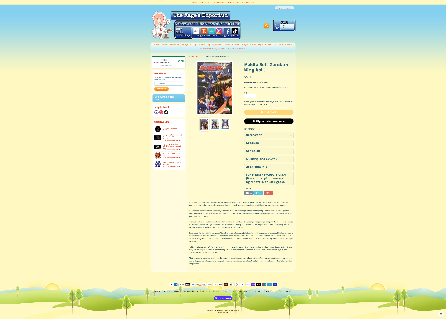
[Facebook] (156, 112)
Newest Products (170, 45)
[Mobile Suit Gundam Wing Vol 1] (204, 124)
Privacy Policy (228, 291)
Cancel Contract (285, 291)
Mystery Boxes (215, 45)
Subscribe (161, 89)
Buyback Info (249, 45)
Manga (186, 45)
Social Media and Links (164, 98)
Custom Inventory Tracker (212, 49)
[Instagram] (161, 112)
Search (157, 291)
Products (199, 56)
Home (156, 45)
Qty (245, 92)
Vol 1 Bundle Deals (282, 45)
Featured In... (167, 291)
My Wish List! (264, 45)
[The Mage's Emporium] (196, 25)
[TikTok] (166, 112)
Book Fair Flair (232, 45)
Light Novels (199, 45)
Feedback (217, 291)
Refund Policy (241, 291)
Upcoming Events (191, 291)
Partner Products (238, 49)
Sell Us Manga (205, 291)
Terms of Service (270, 291)
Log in (279, 8)
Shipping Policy (255, 291)
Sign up (289, 8)
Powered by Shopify (223, 312)
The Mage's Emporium (222, 310)
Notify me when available (269, 121)
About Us (177, 291)
